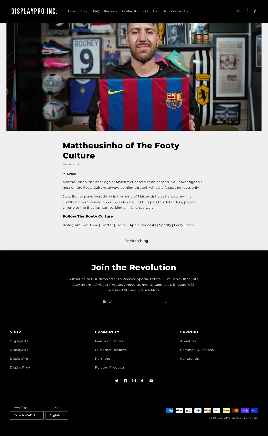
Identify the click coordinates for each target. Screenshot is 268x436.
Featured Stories (109, 341)
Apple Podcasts (143, 225)
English (55, 415)
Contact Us (189, 358)
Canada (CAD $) (25, 415)
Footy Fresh (184, 225)
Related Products (110, 367)
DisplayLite (19, 341)
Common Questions (197, 350)
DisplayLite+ (20, 350)
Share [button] (71, 174)
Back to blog (136, 241)
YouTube (90, 225)
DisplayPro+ (20, 367)
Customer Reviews (111, 350)
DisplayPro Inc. (226, 418)
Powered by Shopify (246, 418)
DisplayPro (19, 358)
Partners (102, 358)
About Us (188, 341)
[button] (239, 11)
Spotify (165, 225)
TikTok (121, 225)
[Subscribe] (164, 301)
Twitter (107, 225)
